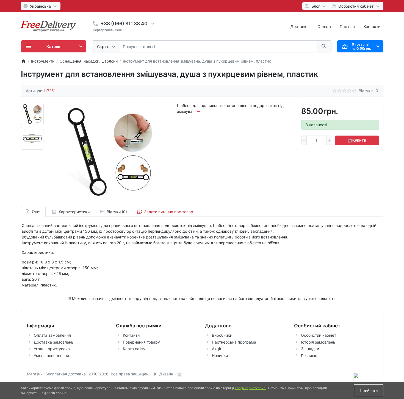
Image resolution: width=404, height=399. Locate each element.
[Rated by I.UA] (365, 377)
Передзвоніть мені (107, 30)
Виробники (222, 335)
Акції (216, 348)
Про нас (347, 26)
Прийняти (369, 390)
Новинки (220, 355)
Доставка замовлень (53, 342)
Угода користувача (52, 348)
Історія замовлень (318, 342)
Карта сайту (134, 348)
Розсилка (310, 355)
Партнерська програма (234, 342)
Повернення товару (141, 342)
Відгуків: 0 (368, 90)
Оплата (324, 26)
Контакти (372, 26)
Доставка (299, 26)
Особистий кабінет (318, 335)
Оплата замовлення (52, 335)
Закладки (310, 348)
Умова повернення (51, 355)
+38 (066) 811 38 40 (124, 23)
